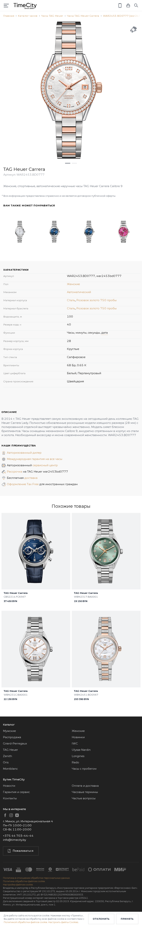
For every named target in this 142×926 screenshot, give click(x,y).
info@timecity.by (14, 840)
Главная (8, 15)
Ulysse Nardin (81, 750)
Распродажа (12, 737)
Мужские (9, 731)
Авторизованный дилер (24, 452)
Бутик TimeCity (14, 779)
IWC (75, 743)
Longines (78, 756)
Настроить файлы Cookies (63, 922)
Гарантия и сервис (16, 792)
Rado (75, 762)
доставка (31, 478)
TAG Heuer (10, 750)
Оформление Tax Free (23, 484)
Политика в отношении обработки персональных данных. (36, 878)
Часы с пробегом (84, 768)
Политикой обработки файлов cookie (25, 922)
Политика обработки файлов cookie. (24, 881)
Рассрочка (15, 471)
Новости (9, 785)
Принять (127, 918)
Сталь (71, 300)
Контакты (10, 798)
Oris (6, 762)
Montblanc (10, 768)
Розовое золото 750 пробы (96, 300)
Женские (73, 284)
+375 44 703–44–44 (18, 835)
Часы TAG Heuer (52, 15)
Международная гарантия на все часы (34, 459)
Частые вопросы (84, 798)
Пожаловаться (23, 850)
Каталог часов (27, 15)
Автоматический (79, 292)
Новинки (78, 737)
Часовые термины (85, 792)
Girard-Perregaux (15, 743)
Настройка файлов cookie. (18, 884)
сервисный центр (45, 465)
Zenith (7, 756)
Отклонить (101, 918)
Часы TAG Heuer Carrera (83, 15)
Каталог (9, 724)
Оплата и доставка (85, 785)
